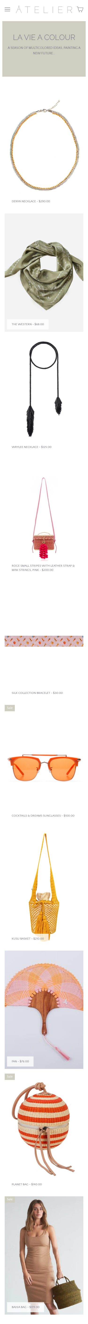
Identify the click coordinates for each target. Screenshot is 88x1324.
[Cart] (80, 9)
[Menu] (7, 9)
